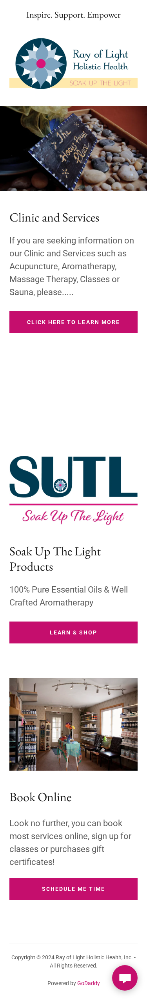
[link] (73, 14)
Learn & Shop (73, 632)
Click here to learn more (73, 322)
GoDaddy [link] (88, 983)
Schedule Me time (73, 889)
